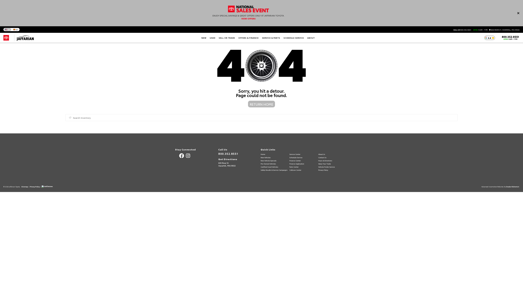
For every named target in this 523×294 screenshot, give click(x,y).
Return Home (261, 104)
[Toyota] (6, 38)
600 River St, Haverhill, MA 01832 (505, 30)
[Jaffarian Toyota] (23, 38)
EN (9, 29)
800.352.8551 (462, 30)
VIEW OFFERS (248, 18)
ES (17, 29)
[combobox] (261, 117)
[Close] (518, 13)
